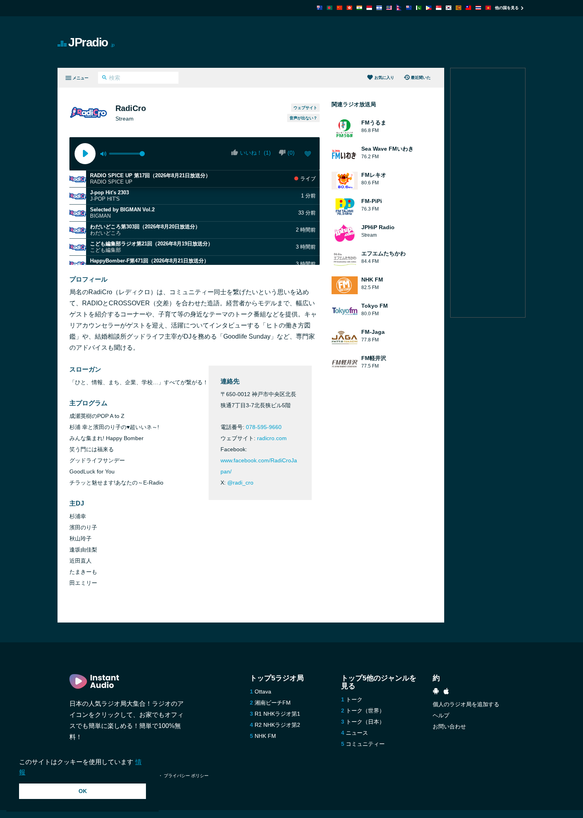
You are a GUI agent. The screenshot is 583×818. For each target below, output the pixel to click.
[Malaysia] (389, 7)
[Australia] (319, 7)
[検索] (104, 78)
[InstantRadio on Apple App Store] (446, 692)
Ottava (263, 691)
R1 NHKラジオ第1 (277, 714)
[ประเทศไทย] (478, 7)
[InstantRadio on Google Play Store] (436, 692)
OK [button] (83, 791)
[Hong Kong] (349, 7)
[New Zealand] (409, 7)
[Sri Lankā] (458, 7)
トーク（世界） (365, 710)
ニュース (357, 733)
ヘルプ (441, 715)
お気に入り (384, 77)
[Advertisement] (381, 42)
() (291, 152)
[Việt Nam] (488, 7)
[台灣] (468, 7)
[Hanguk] (448, 7)
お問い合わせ (449, 726)
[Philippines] (428, 7)
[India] (359, 7)
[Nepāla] (399, 8)
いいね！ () (255, 152)
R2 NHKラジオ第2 (277, 725)
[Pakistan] (419, 7)
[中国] (339, 7)
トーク (354, 699)
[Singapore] (438, 7)
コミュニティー (365, 744)
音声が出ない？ (303, 118)
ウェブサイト (305, 107)
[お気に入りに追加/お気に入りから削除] (308, 154)
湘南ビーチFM (273, 702)
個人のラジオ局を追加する (466, 704)
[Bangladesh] (329, 7)
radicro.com (272, 438)
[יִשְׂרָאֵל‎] (379, 7)
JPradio (91, 42)
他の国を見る (507, 8)
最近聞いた (421, 77)
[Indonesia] (369, 7)
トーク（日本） (365, 721)
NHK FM (265, 736)
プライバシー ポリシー (186, 775)
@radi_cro (240, 482)
